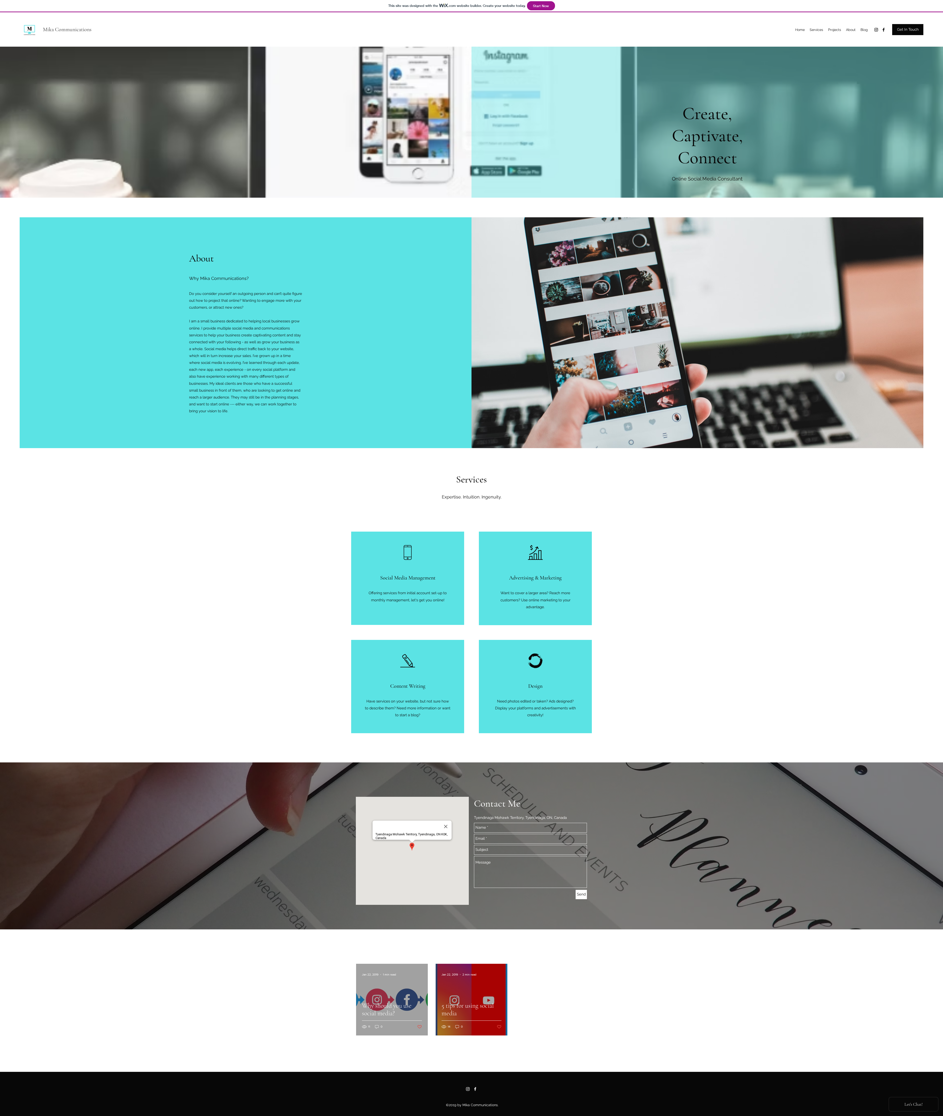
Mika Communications (67, 29)
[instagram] (876, 29)
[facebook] (883, 29)
